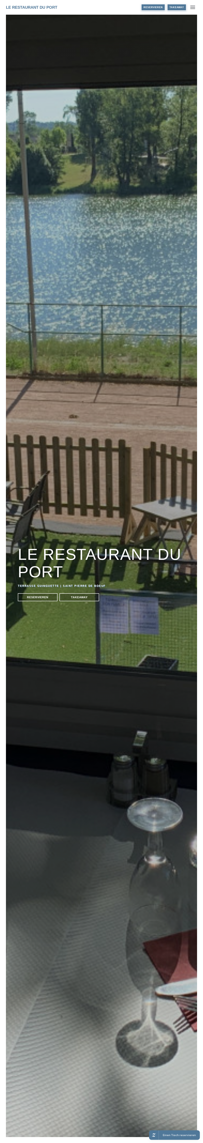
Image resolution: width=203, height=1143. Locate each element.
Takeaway (176, 7)
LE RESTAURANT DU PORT (31, 7)
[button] (192, 7)
